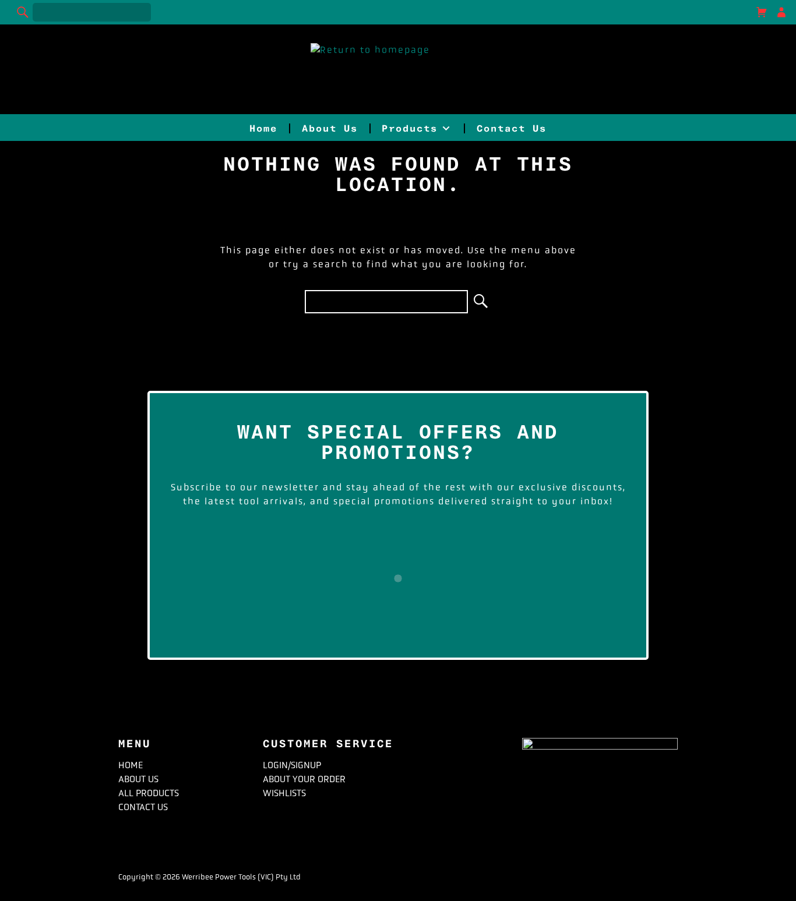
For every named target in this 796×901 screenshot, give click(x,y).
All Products (148, 792)
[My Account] (781, 12)
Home (263, 128)
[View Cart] (761, 12)
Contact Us (512, 128)
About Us (330, 128)
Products (410, 128)
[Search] (23, 12)
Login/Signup (292, 765)
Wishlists (284, 792)
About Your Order (304, 779)
